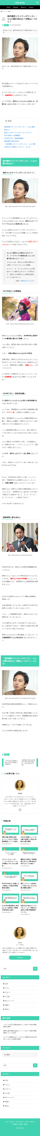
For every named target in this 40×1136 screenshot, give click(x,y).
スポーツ (8, 992)
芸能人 (6, 25)
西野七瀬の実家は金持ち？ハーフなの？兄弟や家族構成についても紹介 (20, 1032)
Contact (20, 957)
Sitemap (32, 1121)
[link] (20, 809)
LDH (6, 984)
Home (7, 1121)
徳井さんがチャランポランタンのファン (18, 132)
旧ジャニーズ (9, 1001)
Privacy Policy (20, 1121)
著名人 (7, 1009)
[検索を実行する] (35, 969)
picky (20, 793)
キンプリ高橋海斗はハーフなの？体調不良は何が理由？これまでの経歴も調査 (20, 1038)
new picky (20, 3)
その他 (7, 996)
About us (12, 1121)
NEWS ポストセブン (27, 281)
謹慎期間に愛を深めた (12, 141)
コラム (7, 988)
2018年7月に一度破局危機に (14, 138)
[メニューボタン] (37, 2)
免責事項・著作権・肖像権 (20, 1124)
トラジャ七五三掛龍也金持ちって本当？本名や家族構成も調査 (20, 1025)
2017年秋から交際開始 (12, 135)
